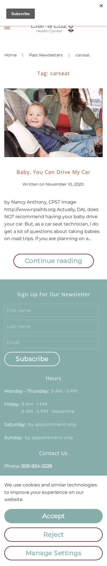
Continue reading (53, 261)
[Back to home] (53, 27)
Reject (53, 534)
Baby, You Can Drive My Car (53, 172)
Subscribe (32, 359)
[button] (7, 27)
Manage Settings (54, 553)
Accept (53, 516)
